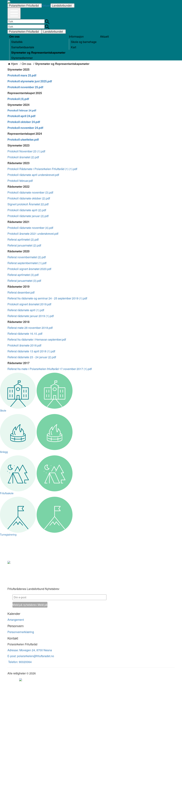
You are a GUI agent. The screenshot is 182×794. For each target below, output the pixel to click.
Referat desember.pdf (20, 292)
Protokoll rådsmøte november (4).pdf (30, 228)
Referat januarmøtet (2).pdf (24, 245)
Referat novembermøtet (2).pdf (26, 257)
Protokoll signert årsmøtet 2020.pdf (29, 269)
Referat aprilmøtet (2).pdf (23, 239)
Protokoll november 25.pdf (25, 87)
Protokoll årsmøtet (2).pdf (23, 157)
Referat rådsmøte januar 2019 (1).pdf (30, 316)
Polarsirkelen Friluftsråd (24, 5)
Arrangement (15, 620)
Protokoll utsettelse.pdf (23, 139)
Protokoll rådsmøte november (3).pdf (30, 192)
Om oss (26, 64)
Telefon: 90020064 (19, 662)
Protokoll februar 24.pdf (21, 110)
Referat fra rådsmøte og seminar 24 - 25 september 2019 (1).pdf (47, 298)
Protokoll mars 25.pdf (21, 75)
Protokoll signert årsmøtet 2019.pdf (29, 304)
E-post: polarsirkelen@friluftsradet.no (30, 656)
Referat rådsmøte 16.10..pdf (24, 334)
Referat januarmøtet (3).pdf (24, 281)
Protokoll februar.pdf (20, 181)
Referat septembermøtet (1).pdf (26, 263)
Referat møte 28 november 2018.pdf (30, 328)
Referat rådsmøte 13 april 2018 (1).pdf (31, 351)
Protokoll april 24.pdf (21, 116)
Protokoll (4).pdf (18, 99)
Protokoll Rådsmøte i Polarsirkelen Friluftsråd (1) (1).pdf (42, 169)
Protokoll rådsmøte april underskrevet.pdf (33, 175)
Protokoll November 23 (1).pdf (26, 151)
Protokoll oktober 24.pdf (23, 122)
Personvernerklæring (20, 632)
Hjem (14, 64)
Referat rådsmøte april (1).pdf (25, 310)
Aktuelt (46, 5)
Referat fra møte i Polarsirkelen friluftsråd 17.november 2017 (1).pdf (49, 369)
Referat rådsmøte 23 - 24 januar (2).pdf (31, 357)
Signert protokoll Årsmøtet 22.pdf (28, 204)
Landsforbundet (62, 5)
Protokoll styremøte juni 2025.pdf (29, 81)
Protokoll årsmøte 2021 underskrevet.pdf (32, 234)
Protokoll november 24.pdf (25, 128)
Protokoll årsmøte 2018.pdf (24, 345)
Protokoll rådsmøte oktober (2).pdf (28, 198)
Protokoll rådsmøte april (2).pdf (26, 210)
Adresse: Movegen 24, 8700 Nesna (29, 650)
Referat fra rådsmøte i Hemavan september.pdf (36, 339)
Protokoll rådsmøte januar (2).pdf (28, 216)
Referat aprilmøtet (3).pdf (23, 275)
